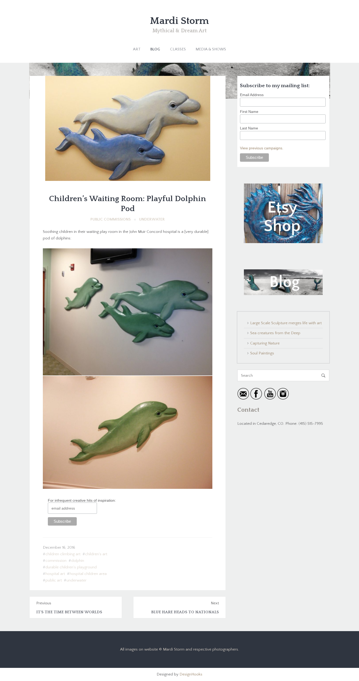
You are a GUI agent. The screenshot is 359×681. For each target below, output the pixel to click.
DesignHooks (191, 674)
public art (53, 580)
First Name (249, 111)
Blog (155, 49)
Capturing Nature (265, 343)
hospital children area (88, 574)
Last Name (249, 128)
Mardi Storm (179, 21)
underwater (76, 580)
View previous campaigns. (261, 148)
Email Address (252, 95)
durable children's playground (71, 567)
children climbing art (62, 554)
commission (55, 560)
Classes (178, 49)
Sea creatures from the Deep (275, 333)
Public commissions (110, 219)
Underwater (152, 219)
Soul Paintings (262, 353)
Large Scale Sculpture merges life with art (286, 323)
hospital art (55, 574)
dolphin (77, 560)
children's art (96, 554)
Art (137, 49)
